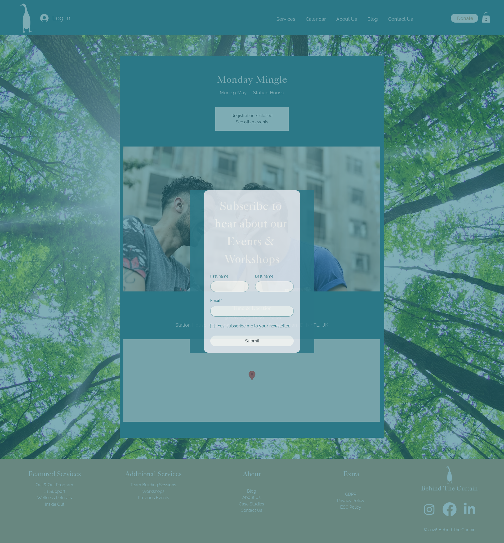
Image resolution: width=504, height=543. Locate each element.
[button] (303, 201)
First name (219, 276)
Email (216, 301)
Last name (264, 276)
